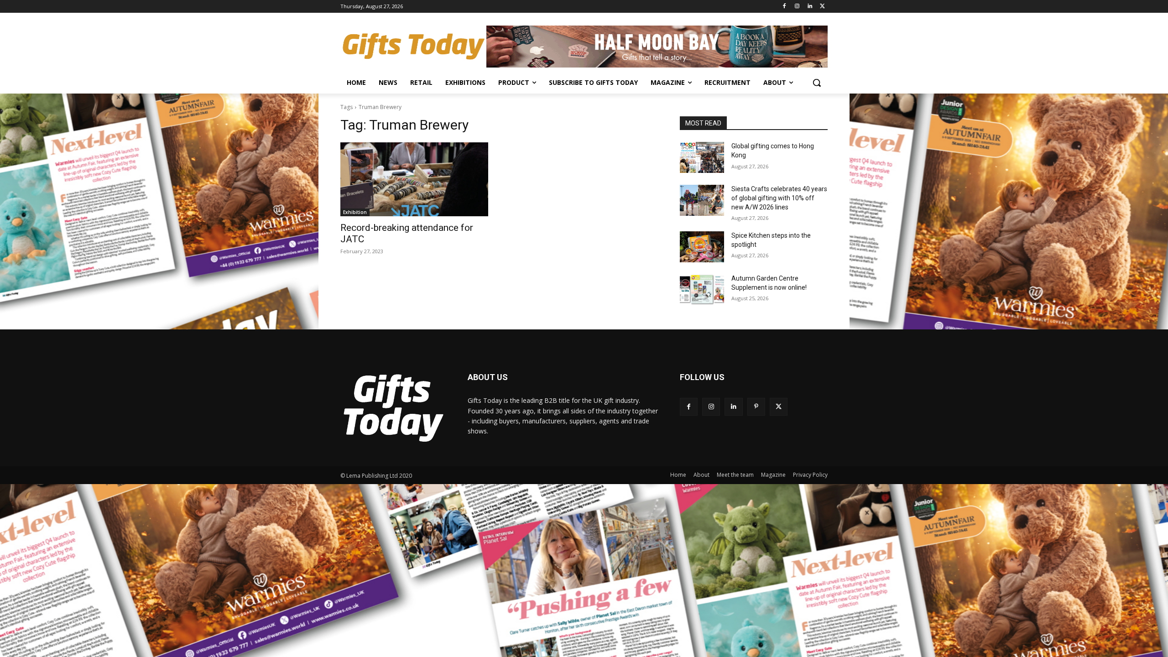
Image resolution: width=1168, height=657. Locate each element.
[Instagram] (797, 6)
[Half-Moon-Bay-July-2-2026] (657, 47)
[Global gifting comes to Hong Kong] (702, 157)
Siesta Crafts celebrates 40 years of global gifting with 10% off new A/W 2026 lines (779, 197)
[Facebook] (784, 6)
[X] (822, 6)
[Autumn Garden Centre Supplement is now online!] (702, 289)
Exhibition (355, 212)
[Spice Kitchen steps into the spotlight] (702, 246)
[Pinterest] (756, 407)
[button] (817, 83)
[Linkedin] (809, 6)
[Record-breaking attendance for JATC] (414, 179)
